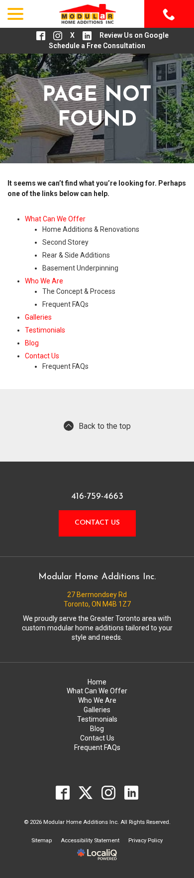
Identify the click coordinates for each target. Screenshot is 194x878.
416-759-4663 (97, 496)
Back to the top (105, 426)
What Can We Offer (55, 219)
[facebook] (63, 793)
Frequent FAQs (65, 304)
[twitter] (86, 793)
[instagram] (108, 793)
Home (97, 682)
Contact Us (42, 356)
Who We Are (44, 281)
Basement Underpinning (80, 268)
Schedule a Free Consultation (97, 46)
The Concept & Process (78, 291)
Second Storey (65, 242)
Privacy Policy (145, 840)
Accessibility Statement (90, 840)
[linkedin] (131, 793)
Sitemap (41, 840)
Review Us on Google (134, 35)
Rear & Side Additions (76, 255)
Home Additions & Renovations (90, 229)
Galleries (38, 317)
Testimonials (45, 330)
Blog (32, 343)
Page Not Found (97, 108)
